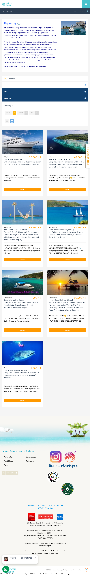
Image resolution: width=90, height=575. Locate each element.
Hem (75, 11)
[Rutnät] (12, 121)
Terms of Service (61, 574)
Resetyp (7, 98)
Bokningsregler (31, 457)
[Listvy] (7, 121)
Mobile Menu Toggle (86, 4)
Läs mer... (22, 189)
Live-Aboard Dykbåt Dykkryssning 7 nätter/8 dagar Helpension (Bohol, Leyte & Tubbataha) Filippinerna (22, 161)
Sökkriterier (8, 85)
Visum (6, 465)
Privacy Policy (49, 574)
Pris (5, 91)
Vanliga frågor (8, 457)
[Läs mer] (22, 142)
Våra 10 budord (9, 461)
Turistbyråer (30, 461)
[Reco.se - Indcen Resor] (53, 477)
